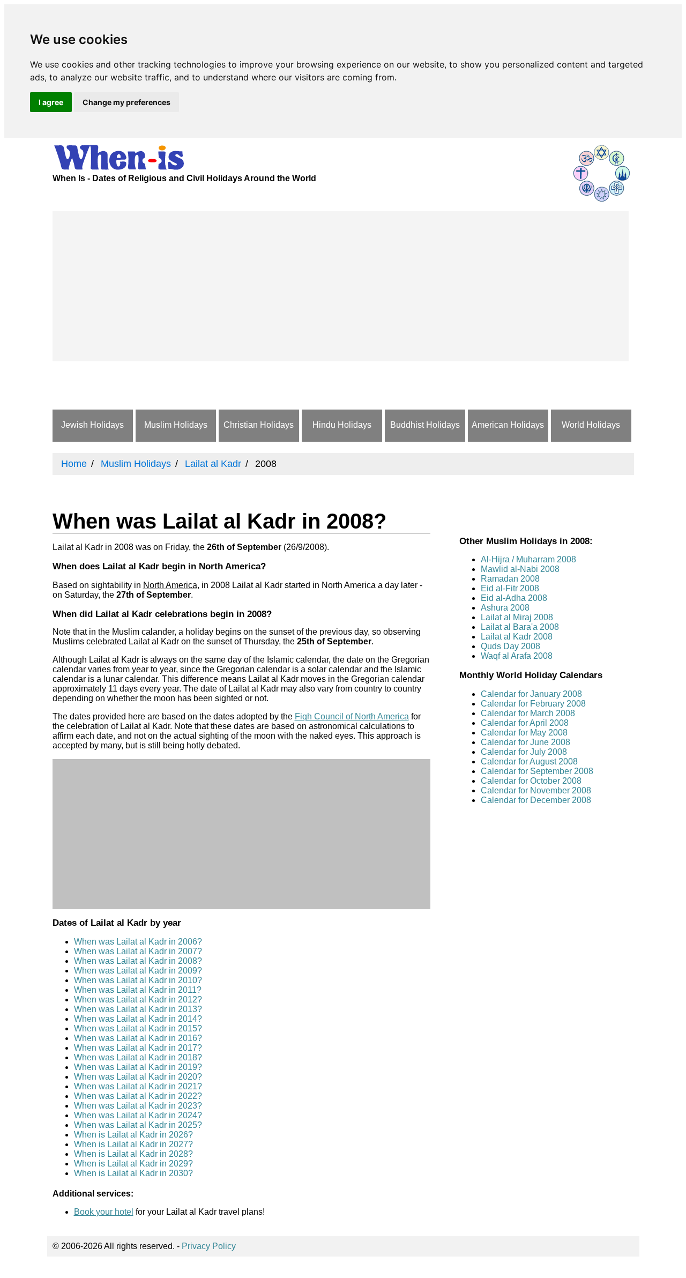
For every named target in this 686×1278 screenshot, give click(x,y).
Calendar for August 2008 (529, 761)
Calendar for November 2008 (536, 790)
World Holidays (591, 424)
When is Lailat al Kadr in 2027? (133, 1144)
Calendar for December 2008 (536, 800)
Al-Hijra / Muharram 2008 (528, 559)
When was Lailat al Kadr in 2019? (138, 1067)
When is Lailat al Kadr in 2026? (133, 1134)
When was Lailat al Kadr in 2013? (138, 1009)
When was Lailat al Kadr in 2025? (138, 1125)
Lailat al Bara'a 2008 (520, 626)
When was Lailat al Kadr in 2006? (138, 941)
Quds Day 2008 (510, 646)
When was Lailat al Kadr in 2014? (138, 1018)
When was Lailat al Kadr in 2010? (138, 980)
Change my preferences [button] (126, 102)
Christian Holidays (258, 424)
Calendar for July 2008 (524, 751)
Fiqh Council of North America (352, 716)
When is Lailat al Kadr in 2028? (133, 1153)
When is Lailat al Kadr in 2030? (133, 1173)
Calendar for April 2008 (525, 722)
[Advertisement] (341, 286)
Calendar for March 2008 (528, 713)
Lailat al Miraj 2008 (517, 617)
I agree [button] (51, 102)
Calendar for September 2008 (537, 771)
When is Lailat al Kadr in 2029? (133, 1163)
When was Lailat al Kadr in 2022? (138, 1096)
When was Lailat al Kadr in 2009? (138, 970)
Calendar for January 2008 (531, 694)
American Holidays (508, 424)
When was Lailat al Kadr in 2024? (138, 1115)
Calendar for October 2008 (531, 780)
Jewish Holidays (92, 424)
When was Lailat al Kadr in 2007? (138, 951)
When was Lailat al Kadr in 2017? (138, 1047)
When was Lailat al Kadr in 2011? (138, 989)
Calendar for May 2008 (524, 732)
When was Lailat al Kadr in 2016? (138, 1038)
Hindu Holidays (341, 424)
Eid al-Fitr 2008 (510, 588)
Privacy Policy (209, 1246)
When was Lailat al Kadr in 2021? (138, 1086)
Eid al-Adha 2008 (514, 598)
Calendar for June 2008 (525, 742)
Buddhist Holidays (425, 424)
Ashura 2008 (505, 607)
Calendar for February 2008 (533, 703)
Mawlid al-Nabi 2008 (520, 569)
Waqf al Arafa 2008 (517, 655)
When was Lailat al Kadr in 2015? (138, 1028)
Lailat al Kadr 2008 (517, 636)
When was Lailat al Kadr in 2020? (138, 1076)
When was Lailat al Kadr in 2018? (138, 1057)
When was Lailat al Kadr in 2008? (138, 960)
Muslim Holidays (175, 424)
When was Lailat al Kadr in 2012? (138, 999)
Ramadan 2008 (510, 578)
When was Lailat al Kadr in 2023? (138, 1105)
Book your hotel (103, 1211)
